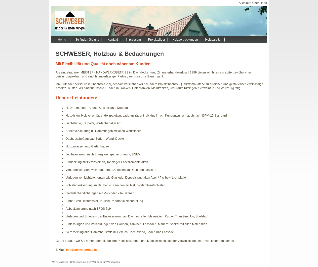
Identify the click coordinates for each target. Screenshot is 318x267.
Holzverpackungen (185, 39)
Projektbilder (156, 39)
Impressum (133, 39)
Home (62, 39)
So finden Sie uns (87, 39)
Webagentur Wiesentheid (105, 262)
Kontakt (113, 39)
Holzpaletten (213, 39)
